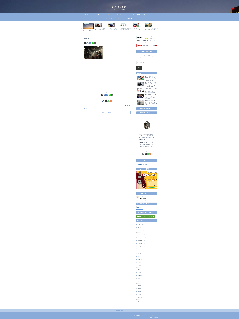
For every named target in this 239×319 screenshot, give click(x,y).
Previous (81, 28)
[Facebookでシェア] (87, 43)
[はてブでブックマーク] (90, 43)
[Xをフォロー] (106, 101)
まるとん (147, 131)
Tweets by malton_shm (141, 164)
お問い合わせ (137, 315)
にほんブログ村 (139, 209)
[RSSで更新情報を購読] (111, 101)
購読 (139, 67)
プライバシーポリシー (145, 315)
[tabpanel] (88, 28)
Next (157, 28)
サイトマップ (154, 315)
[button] (95, 43)
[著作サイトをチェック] (103, 101)
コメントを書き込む (107, 112)
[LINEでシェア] (92, 43)
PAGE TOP (120, 310)
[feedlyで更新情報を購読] (108, 101)
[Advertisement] (107, 76)
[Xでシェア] (85, 43)
